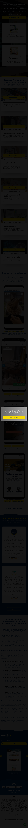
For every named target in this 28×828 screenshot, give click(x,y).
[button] (14, 417)
